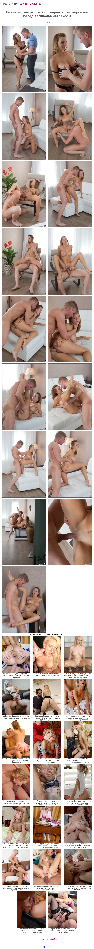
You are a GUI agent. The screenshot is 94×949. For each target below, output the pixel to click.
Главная (40, 939)
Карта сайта (52, 939)
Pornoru (22, 4)
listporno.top (47, 947)
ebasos (47, 22)
